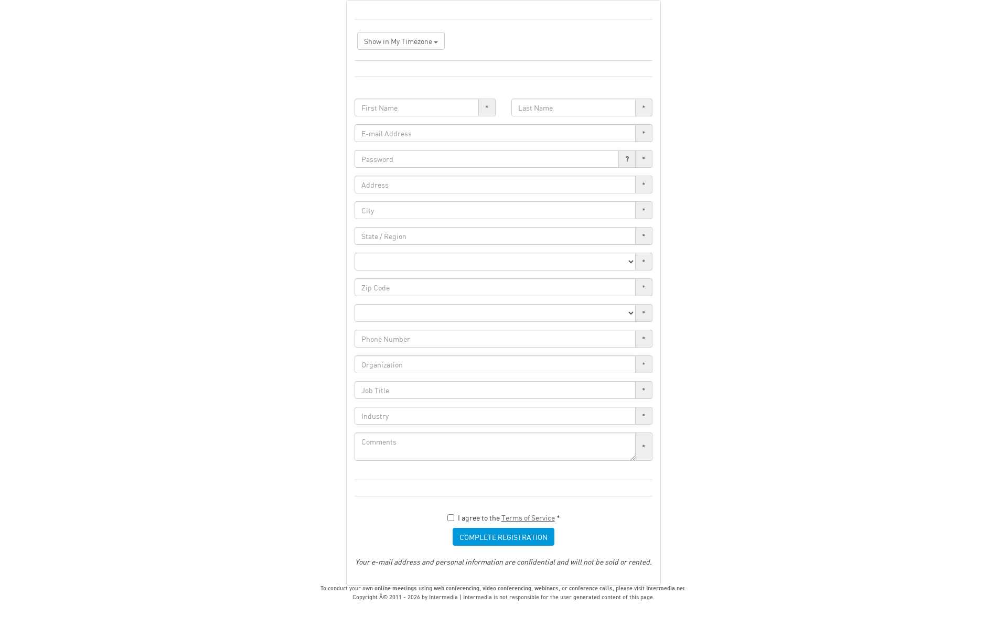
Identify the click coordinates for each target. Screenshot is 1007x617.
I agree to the (509, 517)
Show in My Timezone (399, 41)
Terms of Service (528, 517)
